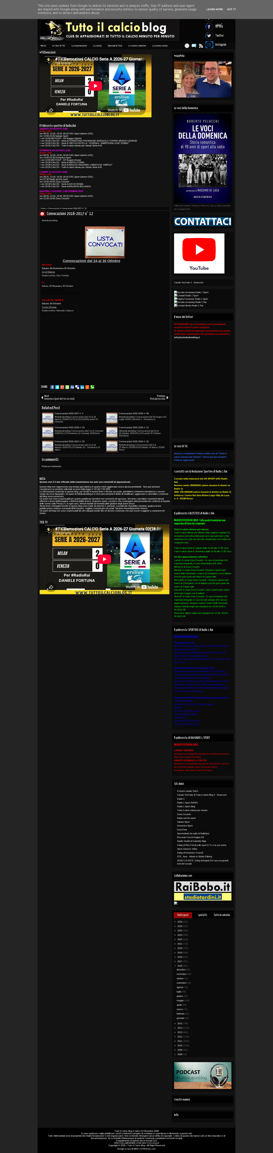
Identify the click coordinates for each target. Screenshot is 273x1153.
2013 (180, 1032)
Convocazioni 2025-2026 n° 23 (70, 427)
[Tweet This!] (57, 387)
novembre (182, 974)
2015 (180, 1023)
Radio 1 (180, 799)
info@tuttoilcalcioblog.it (187, 337)
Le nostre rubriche (137, 45)
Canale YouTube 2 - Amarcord (188, 282)
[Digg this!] (72, 387)
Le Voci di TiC (58, 45)
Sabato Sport (183, 822)
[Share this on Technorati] (92, 387)
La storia (97, 45)
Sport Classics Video (187, 849)
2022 (180, 939)
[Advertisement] (75, 355)
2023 (180, 935)
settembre (182, 983)
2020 (180, 948)
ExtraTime (182, 829)
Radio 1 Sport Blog (186, 806)
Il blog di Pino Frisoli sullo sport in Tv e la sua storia (201, 845)
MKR (136, 1149)
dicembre (181, 969)
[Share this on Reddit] (87, 387)
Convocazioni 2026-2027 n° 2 (69, 413)
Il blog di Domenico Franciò (190, 852)
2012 (180, 1036)
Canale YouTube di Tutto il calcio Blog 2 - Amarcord (201, 795)
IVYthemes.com (148, 1149)
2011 (180, 1041)
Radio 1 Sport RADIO (187, 802)
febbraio (181, 1013)
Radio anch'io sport (186, 818)
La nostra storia (159, 45)
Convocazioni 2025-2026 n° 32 (134, 441)
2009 (180, 1050)
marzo (180, 1009)
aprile (179, 1005)
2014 (180, 1028)
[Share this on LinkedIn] (82, 387)
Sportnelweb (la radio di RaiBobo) (193, 833)
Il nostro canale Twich (187, 791)
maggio (180, 1000)
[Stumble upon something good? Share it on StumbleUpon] (67, 387)
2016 (180, 966)
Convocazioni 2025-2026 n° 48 (134, 413)
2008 (180, 1054)
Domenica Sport (185, 825)
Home (43, 208)
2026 (180, 922)
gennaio (181, 1018)
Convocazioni (53, 208)
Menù (43, 45)
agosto (180, 987)
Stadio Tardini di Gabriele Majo (191, 841)
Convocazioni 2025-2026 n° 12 (134, 427)
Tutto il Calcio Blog (123, 1131)
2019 (180, 952)
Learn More (214, 9)
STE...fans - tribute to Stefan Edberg (194, 856)
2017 (180, 961)
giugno (180, 996)
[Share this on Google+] (62, 387)
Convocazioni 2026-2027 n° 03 (70, 441)
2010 (180, 1045)
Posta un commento (51, 466)
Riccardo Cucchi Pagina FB (190, 837)
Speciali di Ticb (115, 45)
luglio (179, 991)
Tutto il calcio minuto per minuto (192, 810)
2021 (180, 944)
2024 (180, 930)
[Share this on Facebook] (52, 387)
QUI (155, 1140)
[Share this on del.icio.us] (77, 387)
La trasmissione (79, 45)
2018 (180, 957)
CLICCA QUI (152, 1143)
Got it (231, 9)
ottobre (180, 978)
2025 (180, 926)
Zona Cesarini (184, 814)
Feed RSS (200, 45)
